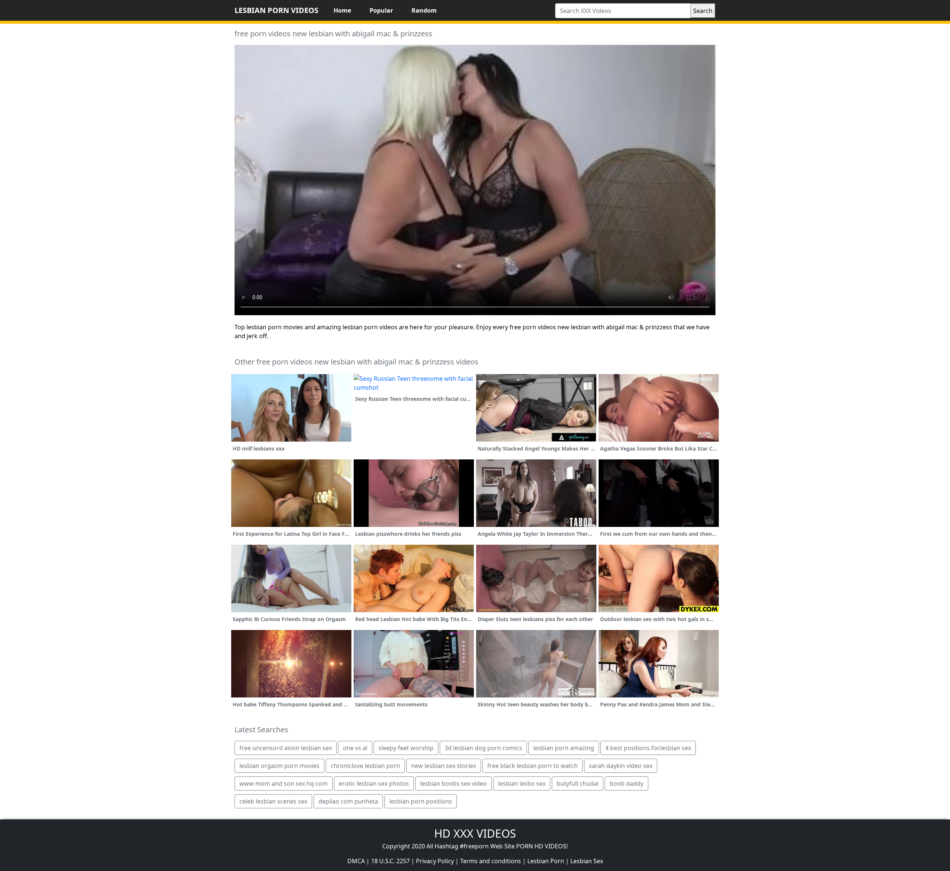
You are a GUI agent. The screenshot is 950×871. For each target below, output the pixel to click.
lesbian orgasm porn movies (279, 766)
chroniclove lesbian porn (365, 766)
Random (424, 10)
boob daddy (626, 783)
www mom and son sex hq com (283, 783)
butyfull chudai (578, 783)
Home (342, 10)
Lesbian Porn (545, 861)
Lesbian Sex (586, 861)
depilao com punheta (348, 801)
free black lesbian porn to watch (532, 766)
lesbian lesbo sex (522, 783)
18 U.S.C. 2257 (390, 861)
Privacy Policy (435, 861)
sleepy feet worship (406, 748)
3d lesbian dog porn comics (483, 748)
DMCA (356, 861)
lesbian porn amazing (563, 748)
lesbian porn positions (420, 801)
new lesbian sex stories (443, 766)
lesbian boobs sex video (453, 783)
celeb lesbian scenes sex (273, 801)
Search (702, 11)
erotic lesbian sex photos (374, 783)
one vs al (355, 748)
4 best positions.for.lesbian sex (648, 748)
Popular (381, 10)
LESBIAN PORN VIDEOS (276, 10)
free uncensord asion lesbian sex (285, 748)
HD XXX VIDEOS (475, 833)
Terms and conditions (490, 861)
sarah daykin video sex (620, 766)
